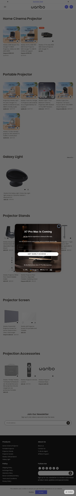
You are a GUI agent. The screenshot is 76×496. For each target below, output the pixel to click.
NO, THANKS (38, 259)
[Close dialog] (58, 226)
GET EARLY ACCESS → (38, 254)
